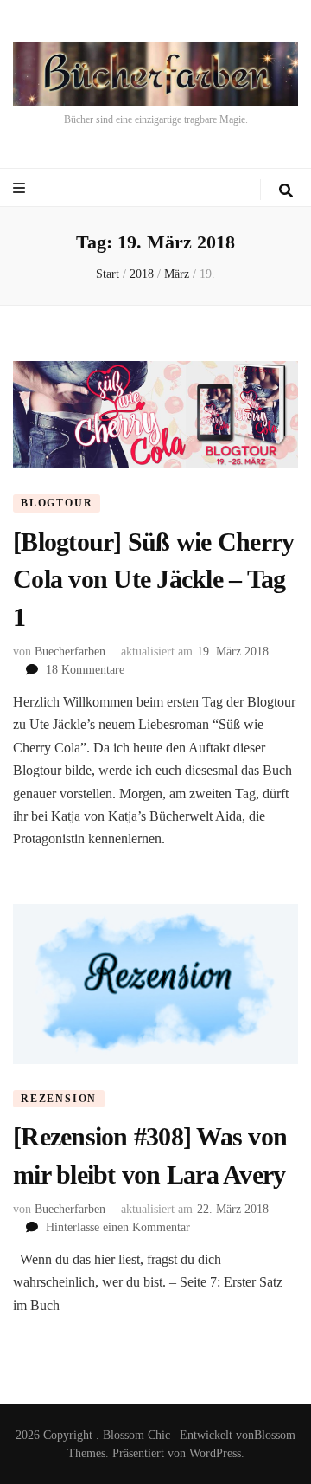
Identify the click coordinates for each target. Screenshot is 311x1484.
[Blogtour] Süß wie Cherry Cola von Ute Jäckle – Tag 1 (153, 579)
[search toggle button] (286, 191)
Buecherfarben (70, 651)
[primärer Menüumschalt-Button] (21, 188)
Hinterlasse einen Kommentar (118, 1227)
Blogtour (56, 503)
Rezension (59, 1099)
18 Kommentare (85, 669)
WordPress (215, 1453)
